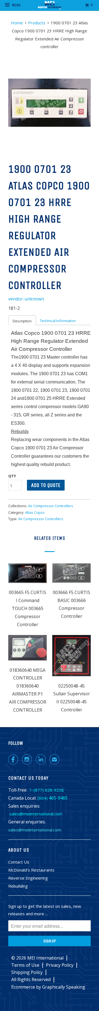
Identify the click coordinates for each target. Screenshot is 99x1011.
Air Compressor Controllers (50, 505)
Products (36, 22)
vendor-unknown (26, 299)
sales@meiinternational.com (35, 813)
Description (22, 320)
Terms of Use (25, 965)
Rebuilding (18, 886)
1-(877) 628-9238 (46, 790)
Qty (12, 475)
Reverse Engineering (28, 878)
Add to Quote (46, 485)
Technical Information (58, 320)
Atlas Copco (35, 512)
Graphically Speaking (63, 987)
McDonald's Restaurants (31, 870)
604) (43, 798)
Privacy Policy (59, 965)
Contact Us (18, 862)
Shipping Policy (27, 972)
